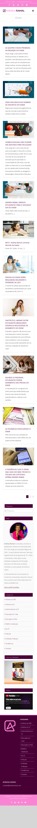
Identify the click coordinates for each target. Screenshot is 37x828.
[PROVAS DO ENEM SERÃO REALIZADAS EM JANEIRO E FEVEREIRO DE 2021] (18, 264)
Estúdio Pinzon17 (23, 798)
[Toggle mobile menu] (33, 11)
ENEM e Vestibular (11, 624)
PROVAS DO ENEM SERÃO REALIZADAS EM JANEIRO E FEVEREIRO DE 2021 (15, 280)
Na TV (7, 629)
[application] (18, 701)
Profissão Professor (11, 639)
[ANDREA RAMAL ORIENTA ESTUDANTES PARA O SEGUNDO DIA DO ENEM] (18, 189)
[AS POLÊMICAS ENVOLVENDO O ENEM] (18, 416)
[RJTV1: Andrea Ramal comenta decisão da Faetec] (18, 229)
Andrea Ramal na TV (12, 609)
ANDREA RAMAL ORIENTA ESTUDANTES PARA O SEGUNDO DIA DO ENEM (18, 205)
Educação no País (11, 619)
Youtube (8, 648)
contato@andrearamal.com (24, 1)
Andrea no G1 (10, 604)
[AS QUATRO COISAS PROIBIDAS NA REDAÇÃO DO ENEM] (18, 35)
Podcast (8, 634)
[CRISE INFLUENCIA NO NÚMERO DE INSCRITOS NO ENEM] (18, 89)
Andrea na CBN (10, 599)
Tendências (9, 644)
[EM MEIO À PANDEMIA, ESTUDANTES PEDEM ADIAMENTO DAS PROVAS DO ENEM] (18, 364)
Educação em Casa (11, 614)
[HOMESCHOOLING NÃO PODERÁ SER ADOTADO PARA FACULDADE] (18, 129)
